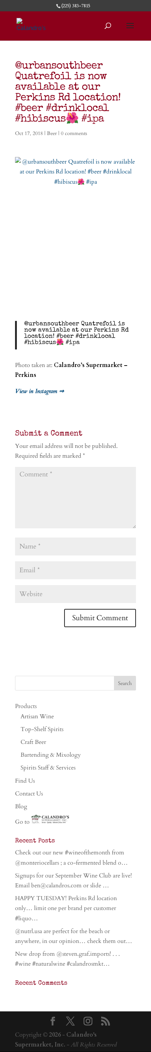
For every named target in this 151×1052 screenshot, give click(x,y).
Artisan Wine (37, 716)
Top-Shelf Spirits (42, 729)
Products (26, 706)
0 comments (74, 133)
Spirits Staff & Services (48, 768)
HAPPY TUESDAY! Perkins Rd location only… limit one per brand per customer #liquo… (66, 908)
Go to (23, 822)
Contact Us (29, 794)
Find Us (25, 781)
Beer (52, 133)
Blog (21, 806)
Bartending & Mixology (51, 755)
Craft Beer (33, 742)
